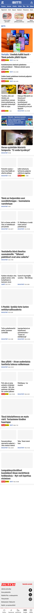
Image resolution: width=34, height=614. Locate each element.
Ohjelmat (19, 10)
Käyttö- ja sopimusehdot (8, 605)
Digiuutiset (4, 10)
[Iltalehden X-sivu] (30, 595)
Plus (24, 6)
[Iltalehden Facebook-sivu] (30, 590)
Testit (9, 10)
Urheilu (14, 6)
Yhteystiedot (5, 599)
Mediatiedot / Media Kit (8, 602)
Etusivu (3, 6)
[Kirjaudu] (32, 2)
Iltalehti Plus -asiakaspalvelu (9, 595)
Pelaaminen (26, 10)
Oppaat (14, 10)
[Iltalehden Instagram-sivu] (30, 599)
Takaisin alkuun (27, 584)
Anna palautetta (5, 592)
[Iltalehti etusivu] (3, 2)
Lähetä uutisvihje (6, 589)
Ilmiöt (31, 10)
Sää (28, 6)
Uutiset (9, 6)
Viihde (20, 6)
